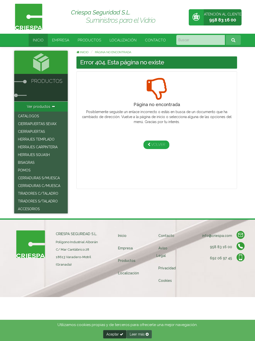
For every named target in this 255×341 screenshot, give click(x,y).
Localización (123, 40)
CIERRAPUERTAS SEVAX (37, 124)
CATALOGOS (28, 116)
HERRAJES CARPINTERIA (38, 147)
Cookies (165, 281)
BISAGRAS (26, 163)
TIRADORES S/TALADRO (38, 201)
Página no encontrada (113, 52)
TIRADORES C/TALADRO (38, 193)
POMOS (24, 170)
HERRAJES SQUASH (34, 155)
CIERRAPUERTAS (31, 132)
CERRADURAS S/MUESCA (39, 178)
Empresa (60, 40)
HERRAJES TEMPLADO (36, 139)
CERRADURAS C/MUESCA (39, 186)
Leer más (138, 334)
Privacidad (167, 268)
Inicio (38, 40)
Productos (89, 40)
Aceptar (113, 334)
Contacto (155, 40)
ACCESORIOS (29, 209)
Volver (157, 144)
